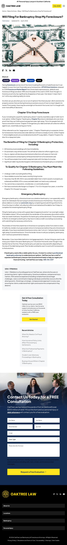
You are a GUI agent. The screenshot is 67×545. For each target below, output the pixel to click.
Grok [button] (23, 80)
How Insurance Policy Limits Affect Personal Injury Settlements (31, 342)
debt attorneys (13, 412)
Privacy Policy (12, 540)
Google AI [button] (31, 80)
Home (4, 11)
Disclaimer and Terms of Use (26, 540)
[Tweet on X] (6, 71)
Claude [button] (39, 80)
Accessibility (40, 540)
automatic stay (26, 203)
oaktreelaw (5, 21)
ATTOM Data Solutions (49, 87)
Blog (19, 11)
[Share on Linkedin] (10, 71)
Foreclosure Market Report (17, 89)
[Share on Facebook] (3, 71)
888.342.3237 (48, 260)
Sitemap (48, 540)
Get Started (33, 319)
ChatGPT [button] (6, 80)
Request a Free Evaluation (32, 472)
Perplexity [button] (15, 80)
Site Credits (55, 540)
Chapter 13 (35, 119)
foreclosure (11, 85)
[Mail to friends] (14, 71)
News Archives (11, 11)
